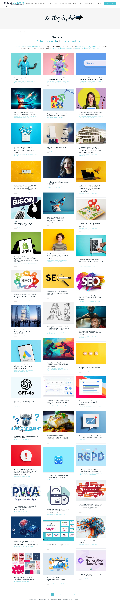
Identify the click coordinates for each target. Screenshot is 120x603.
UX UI (59, 599)
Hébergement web (65, 3)
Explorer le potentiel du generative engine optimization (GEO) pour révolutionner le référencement (26, 296)
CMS (15, 476)
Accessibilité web (50, 81)
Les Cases (95, 154)
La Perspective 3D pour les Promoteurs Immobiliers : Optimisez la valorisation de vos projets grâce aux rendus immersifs (90, 150)
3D (79, 154)
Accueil (12, 31)
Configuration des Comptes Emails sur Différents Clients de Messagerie (90, 436)
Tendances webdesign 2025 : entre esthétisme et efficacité (58, 78)
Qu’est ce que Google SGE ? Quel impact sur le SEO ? (90, 575)
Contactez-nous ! (110, 3)
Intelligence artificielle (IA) (97, 81)
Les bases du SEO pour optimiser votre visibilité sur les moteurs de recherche (57, 293)
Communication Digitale (60, 81)
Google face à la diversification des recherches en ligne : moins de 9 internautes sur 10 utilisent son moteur (58, 256)
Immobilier (83, 154)
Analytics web (50, 405)
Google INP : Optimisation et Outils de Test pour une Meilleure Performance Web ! (58, 510)
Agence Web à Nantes (67, 599)
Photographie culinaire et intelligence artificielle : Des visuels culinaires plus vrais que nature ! (58, 437)
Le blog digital (77, 3)
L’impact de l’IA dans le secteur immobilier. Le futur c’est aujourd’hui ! (24, 331)
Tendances (62, 151)
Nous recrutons (89, 3)
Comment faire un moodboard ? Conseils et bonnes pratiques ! (25, 578)
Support (99, 3)
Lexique (76, 599)
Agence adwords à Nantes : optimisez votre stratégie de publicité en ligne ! (23, 366)
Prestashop (94, 264)
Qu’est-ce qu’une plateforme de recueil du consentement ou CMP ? (90, 470)
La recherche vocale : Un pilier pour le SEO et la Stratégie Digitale (90, 113)
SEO (29, 117)
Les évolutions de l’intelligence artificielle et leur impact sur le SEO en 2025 (90, 297)
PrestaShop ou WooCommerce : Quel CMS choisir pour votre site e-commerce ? (58, 364)
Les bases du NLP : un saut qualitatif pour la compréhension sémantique (91, 78)
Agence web (29, 3)
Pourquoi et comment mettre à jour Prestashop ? (89, 368)
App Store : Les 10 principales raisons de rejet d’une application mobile (58, 476)
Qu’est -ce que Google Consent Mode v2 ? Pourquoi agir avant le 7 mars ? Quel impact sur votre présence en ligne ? (25, 472)
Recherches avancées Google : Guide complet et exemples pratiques (89, 402)
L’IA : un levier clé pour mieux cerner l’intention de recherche (24, 113)
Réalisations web (40, 3)
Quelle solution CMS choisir (86, 46)
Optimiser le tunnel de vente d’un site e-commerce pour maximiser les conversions (91, 261)
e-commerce (17, 263)
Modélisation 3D (52, 3)
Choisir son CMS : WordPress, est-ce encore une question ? (58, 545)
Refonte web (61, 82)
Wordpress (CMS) (24, 264)
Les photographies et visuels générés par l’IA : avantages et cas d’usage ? (90, 332)
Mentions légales (32, 599)
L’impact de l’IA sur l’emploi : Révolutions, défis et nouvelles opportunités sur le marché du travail (24, 150)
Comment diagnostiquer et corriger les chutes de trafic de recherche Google (58, 402)
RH (93, 511)
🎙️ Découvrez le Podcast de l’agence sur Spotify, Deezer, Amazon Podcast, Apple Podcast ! (25, 223)
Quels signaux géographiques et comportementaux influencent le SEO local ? (90, 225)
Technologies (91, 117)
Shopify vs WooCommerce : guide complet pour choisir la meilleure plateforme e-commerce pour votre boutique (26, 259)
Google (60, 260)
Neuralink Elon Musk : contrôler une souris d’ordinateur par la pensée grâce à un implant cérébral (26, 542)
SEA (27, 371)
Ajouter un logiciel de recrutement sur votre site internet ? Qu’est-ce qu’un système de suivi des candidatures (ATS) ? (90, 506)
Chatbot (16, 116)
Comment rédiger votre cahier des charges (27, 46)
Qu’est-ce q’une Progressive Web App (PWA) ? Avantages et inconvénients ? (25, 507)
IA (48, 599)
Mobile (55, 479)
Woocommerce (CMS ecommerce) (87, 266)
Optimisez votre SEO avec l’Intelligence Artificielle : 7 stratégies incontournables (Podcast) (55, 219)
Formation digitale (18, 154)
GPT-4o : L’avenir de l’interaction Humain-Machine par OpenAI (24, 402)
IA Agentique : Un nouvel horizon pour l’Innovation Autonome (57, 114)
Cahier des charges (18, 81)
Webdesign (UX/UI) (22, 82)
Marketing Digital (54, 82)
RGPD (24, 371)
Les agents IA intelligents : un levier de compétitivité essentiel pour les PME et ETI (58, 182)
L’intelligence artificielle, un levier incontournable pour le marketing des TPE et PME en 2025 (58, 328)
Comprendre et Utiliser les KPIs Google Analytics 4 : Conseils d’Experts (57, 579)
